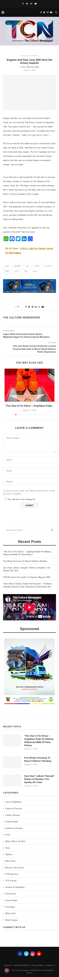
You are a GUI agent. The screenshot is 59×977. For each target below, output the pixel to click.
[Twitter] (27, 3)
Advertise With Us (22, 965)
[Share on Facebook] (26, 306)
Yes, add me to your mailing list (21, 499)
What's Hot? (10, 913)
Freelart (29, 972)
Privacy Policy (37, 965)
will (35, 271)
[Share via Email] (43, 306)
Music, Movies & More (29, 56)
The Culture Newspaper (30, 67)
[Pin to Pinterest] (32, 306)
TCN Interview (11, 874)
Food (7, 834)
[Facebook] (22, 3)
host (7, 271)
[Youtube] (36, 3)
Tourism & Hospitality (15, 887)
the (26, 271)
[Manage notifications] (6, 970)
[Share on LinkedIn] (36, 306)
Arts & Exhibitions (13, 801)
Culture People (11, 821)
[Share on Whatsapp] (39, 306)
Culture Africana (12, 815)
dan (27, 266)
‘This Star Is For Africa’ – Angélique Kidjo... (29, 406)
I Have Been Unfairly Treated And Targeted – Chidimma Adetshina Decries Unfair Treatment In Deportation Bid (27, 585)
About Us (8, 965)
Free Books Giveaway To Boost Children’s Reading (25, 561)
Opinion (8, 854)
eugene (48, 266)
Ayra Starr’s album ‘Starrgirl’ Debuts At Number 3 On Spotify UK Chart (39, 779)
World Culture (11, 920)
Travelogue (10, 906)
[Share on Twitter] (29, 306)
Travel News (10, 893)
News (7, 847)
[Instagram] (31, 3)
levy (17, 271)
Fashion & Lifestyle (13, 828)
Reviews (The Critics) (14, 867)
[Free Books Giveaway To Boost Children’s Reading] (12, 762)
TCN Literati (10, 880)
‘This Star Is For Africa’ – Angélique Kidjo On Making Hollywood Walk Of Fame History (27, 553)
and (7, 266)
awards (17, 266)
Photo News (10, 860)
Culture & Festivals (13, 808)
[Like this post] (20, 306)
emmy (37, 266)
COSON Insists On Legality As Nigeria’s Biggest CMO (26, 577)
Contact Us (50, 965)
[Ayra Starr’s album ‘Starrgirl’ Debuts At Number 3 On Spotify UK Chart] (12, 780)
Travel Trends (11, 900)
